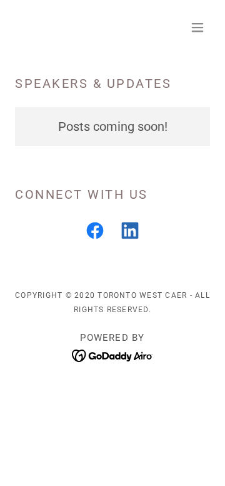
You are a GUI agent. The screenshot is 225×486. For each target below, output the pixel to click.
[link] (95, 233)
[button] (197, 27)
